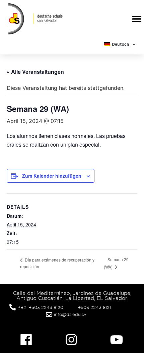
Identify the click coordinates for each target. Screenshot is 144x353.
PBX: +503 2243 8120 (40, 307)
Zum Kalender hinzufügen (51, 175)
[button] (136, 18)
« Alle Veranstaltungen (35, 71)
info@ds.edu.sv (70, 314)
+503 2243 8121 (94, 307)
